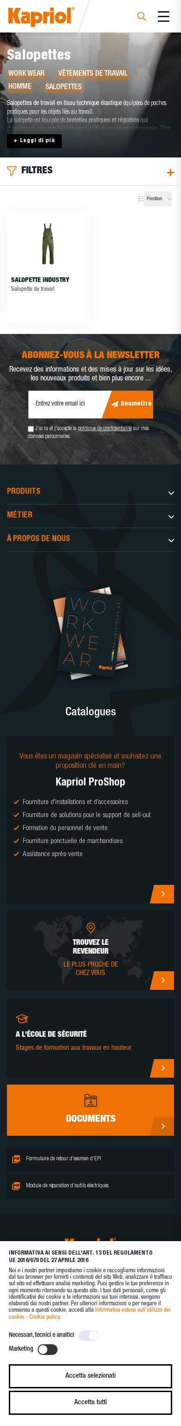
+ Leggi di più (34, 141)
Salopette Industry (40, 280)
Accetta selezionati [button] (90, 1376)
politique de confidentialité (105, 429)
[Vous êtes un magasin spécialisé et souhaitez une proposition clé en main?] (90, 819)
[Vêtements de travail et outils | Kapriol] (54, 18)
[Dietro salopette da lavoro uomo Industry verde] (47, 244)
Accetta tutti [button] (90, 1402)
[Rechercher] (141, 18)
